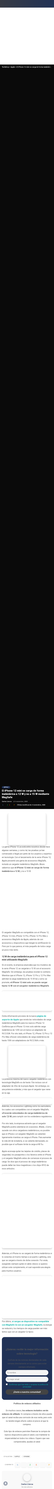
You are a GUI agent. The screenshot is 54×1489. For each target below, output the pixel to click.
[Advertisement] (27, 36)
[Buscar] (50, 4)
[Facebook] (3, 804)
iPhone (27, 1456)
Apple (6, 787)
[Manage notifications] (6, 1483)
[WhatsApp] (7, 804)
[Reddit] (10, 804)
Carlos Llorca (6, 801)
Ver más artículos (27, 1487)
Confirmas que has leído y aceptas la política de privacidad (28, 1385)
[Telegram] (12, 804)
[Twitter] (5, 804)
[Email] (14, 804)
